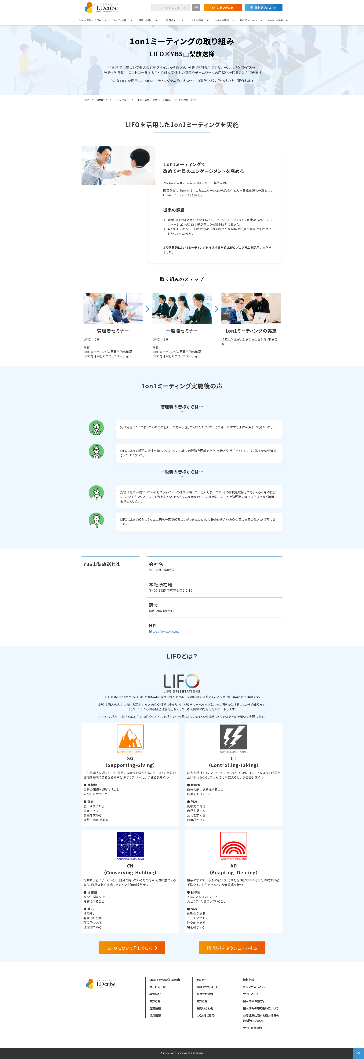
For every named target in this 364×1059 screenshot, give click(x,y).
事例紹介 (170, 20)
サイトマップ (250, 994)
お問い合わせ (225, 7)
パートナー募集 (275, 20)
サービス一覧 (119, 20)
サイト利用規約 (252, 1028)
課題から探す (145, 20)
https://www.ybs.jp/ (164, 631)
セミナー (201, 979)
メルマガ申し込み (253, 987)
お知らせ (154, 1001)
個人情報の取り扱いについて (260, 1008)
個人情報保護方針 (254, 1001)
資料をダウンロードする (235, 948)
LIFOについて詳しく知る (130, 948)
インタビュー (122, 100)
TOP (86, 100)
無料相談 (248, 979)
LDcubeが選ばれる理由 (89, 20)
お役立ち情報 (222, 20)
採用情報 (155, 1015)
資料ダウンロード (265, 7)
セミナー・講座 (196, 20)
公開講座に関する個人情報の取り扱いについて (261, 1018)
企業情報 (155, 1008)
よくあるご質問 (205, 1015)
